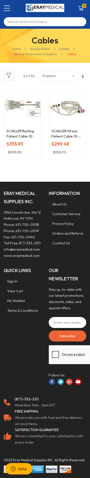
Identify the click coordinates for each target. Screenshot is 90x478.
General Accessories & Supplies (35, 54)
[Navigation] (7, 8)
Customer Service (66, 214)
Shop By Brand (40, 49)
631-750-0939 (27, 231)
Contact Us (61, 243)
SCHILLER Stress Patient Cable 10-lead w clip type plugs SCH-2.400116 (67, 134)
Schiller (64, 49)
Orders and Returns (68, 233)
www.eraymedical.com (22, 255)
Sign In (12, 281)
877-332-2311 (29, 243)
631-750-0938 (27, 224)
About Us (59, 204)
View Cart (15, 291)
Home (16, 49)
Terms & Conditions (22, 310)
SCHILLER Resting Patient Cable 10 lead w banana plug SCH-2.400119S (21, 134)
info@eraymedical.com (22, 249)
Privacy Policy (63, 223)
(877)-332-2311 (26, 399)
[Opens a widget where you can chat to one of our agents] (18, 469)
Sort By (29, 76)
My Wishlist (16, 301)
